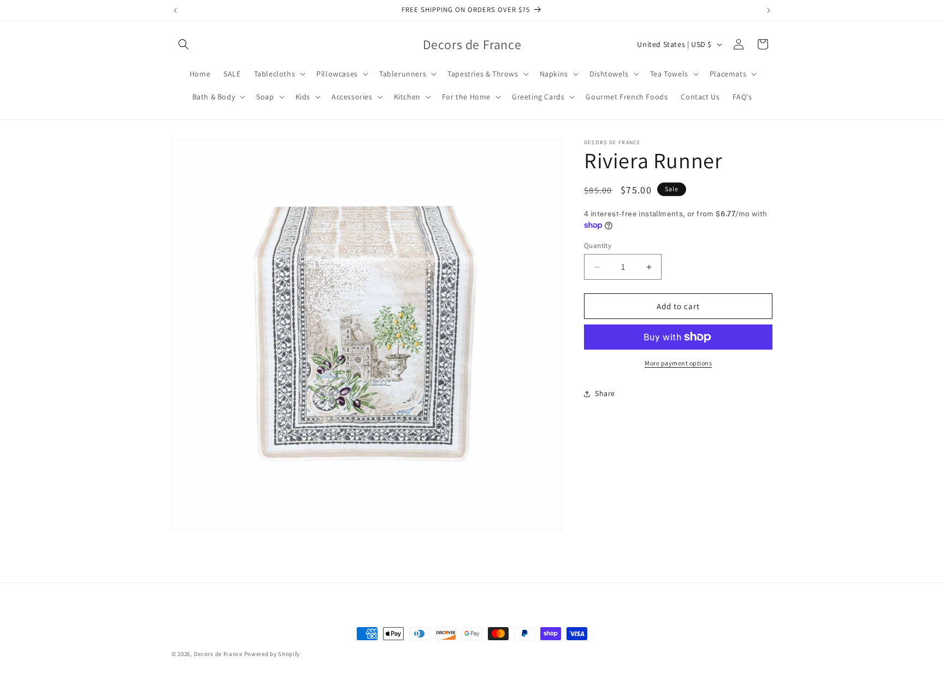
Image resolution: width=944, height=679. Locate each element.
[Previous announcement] (175, 10)
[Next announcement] (769, 10)
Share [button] (605, 393)
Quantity (597, 245)
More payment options (678, 363)
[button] (184, 44)
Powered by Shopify (272, 654)
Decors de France (218, 654)
